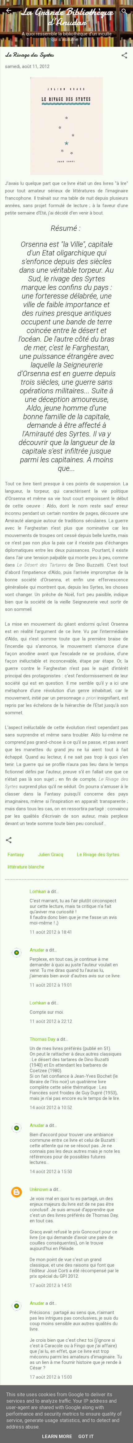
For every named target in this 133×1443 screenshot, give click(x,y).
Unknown (39, 1189)
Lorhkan (38, 891)
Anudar (37, 950)
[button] (124, 56)
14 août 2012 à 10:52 (51, 1107)
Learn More (57, 1436)
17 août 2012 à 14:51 (51, 1285)
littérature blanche (26, 867)
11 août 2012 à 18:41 (51, 932)
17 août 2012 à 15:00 (51, 1377)
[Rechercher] (124, 12)
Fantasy (16, 854)
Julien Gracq (50, 854)
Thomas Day (42, 1039)
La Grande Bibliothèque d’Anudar (66, 17)
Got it (86, 1436)
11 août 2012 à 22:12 (51, 1021)
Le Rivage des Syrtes (98, 854)
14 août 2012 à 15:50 (51, 1171)
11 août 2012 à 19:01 (51, 985)
